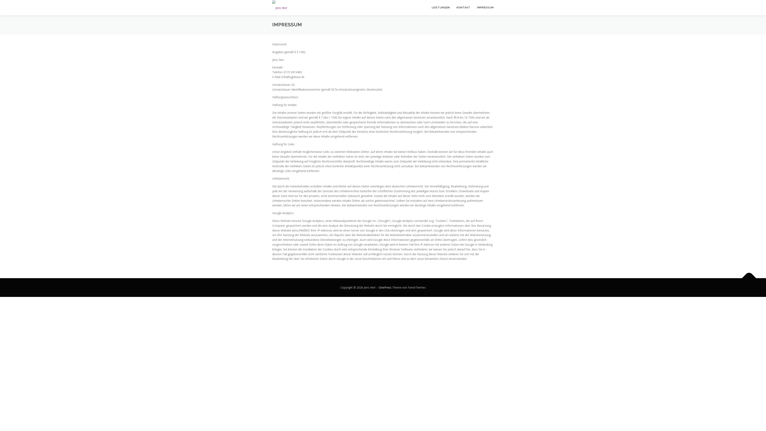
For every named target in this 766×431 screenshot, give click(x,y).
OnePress (385, 287)
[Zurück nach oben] (749, 278)
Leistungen (441, 7)
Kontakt (463, 7)
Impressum (485, 7)
